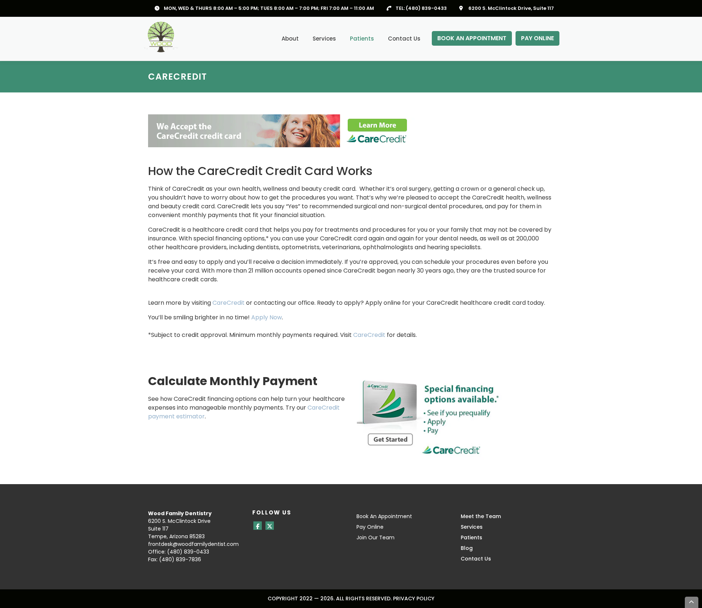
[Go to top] (692, 602)
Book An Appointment (384, 516)
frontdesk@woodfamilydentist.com (193, 544)
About (290, 38)
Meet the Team (481, 516)
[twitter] (269, 525)
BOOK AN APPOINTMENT (471, 38)
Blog (467, 548)
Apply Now (266, 317)
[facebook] (257, 525)
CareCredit (228, 303)
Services (324, 38)
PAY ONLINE (537, 38)
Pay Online (370, 527)
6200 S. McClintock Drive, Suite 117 (511, 8)
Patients (362, 38)
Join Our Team (375, 537)
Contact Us (404, 38)
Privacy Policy (413, 598)
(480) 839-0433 (426, 8)
